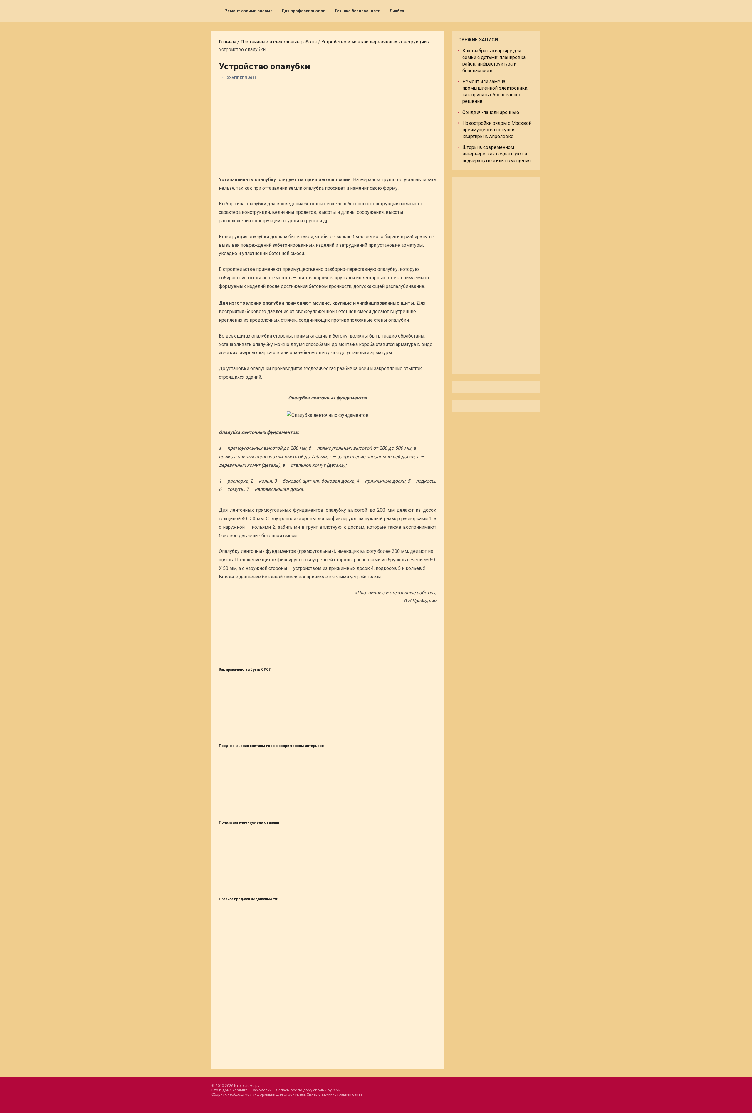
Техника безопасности (357, 11)
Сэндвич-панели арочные (490, 112)
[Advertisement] (327, 130)
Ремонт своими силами (248, 11)
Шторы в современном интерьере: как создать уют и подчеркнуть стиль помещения (496, 154)
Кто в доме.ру (246, 1085)
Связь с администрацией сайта (334, 1094)
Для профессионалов (303, 11)
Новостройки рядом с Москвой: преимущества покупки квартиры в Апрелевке (497, 129)
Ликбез (396, 11)
